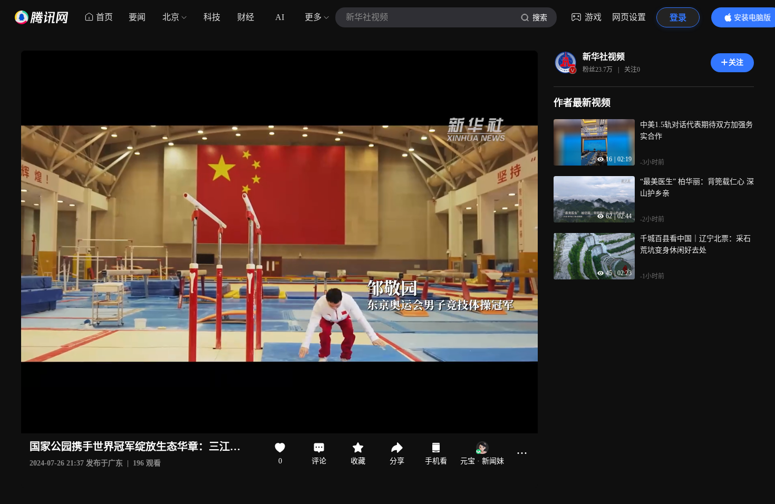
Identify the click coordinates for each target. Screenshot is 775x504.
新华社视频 (604, 56)
